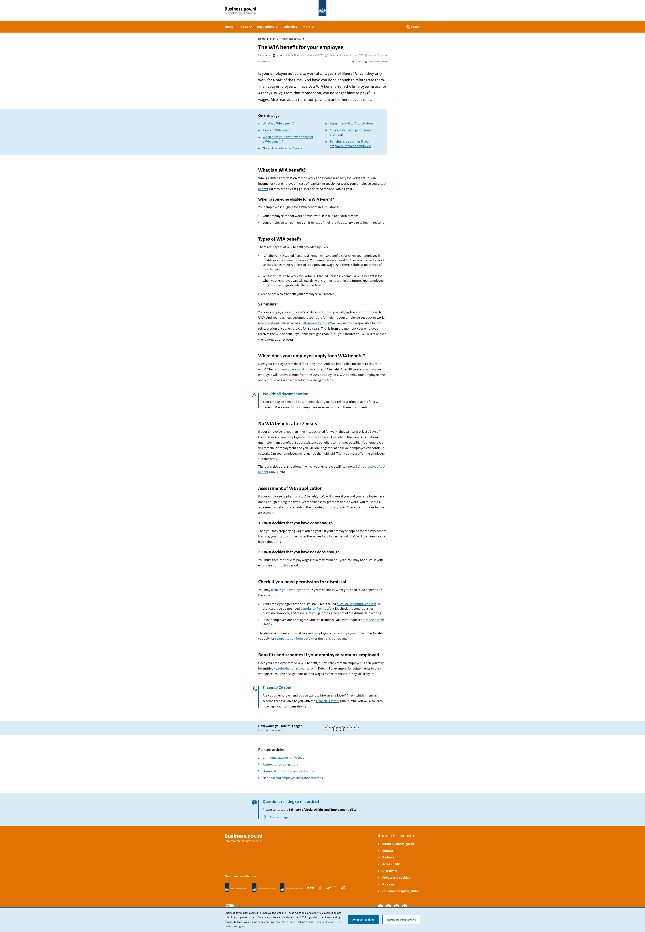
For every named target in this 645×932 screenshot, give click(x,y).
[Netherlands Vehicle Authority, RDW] (331, 887)
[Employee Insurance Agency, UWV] (343, 887)
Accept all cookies (363, 919)
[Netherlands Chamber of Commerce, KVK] (310, 887)
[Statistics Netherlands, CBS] (320, 887)
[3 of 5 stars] (343, 728)
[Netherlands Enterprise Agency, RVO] (236, 887)
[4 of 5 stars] (350, 728)
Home (261, 39)
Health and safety (290, 39)
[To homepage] (322, 8)
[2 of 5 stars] (335, 728)
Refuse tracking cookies (401, 919)
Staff (273, 39)
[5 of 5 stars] (357, 728)
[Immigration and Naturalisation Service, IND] (291, 887)
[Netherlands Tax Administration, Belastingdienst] (263, 887)
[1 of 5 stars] (328, 728)
